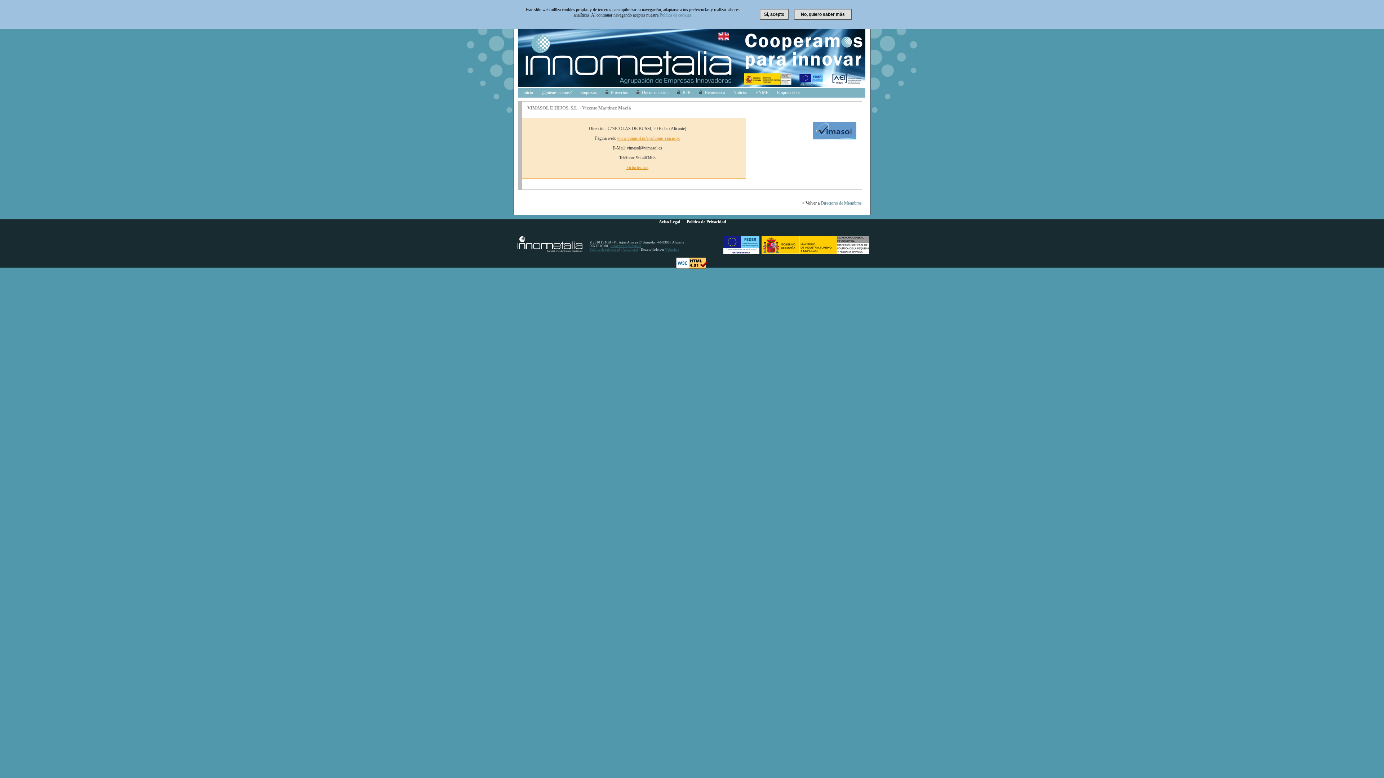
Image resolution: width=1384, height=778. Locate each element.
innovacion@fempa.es (626, 246)
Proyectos (619, 92)
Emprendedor (788, 92)
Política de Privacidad (706, 221)
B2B (687, 92)
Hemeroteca (715, 92)
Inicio (528, 92)
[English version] (725, 40)
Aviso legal (630, 249)
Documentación (655, 92)
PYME (762, 92)
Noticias (740, 92)
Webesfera (672, 249)
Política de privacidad (605, 249)
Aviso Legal (669, 221)
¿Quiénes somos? (557, 92)
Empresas (588, 92)
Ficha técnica (637, 167)
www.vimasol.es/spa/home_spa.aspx (648, 138)
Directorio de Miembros (841, 203)
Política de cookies (675, 15)
